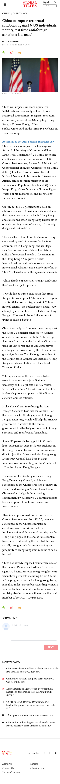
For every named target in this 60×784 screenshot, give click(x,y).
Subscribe (50, 6)
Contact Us (8, 768)
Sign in (46, 2)
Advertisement (37, 768)
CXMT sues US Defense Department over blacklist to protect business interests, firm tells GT (30, 705)
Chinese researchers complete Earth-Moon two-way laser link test (30, 680)
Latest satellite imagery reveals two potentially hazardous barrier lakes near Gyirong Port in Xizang (29, 691)
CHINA (6, 13)
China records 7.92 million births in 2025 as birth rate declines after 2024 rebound (32, 670)
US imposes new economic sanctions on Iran (29, 715)
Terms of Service (11, 772)
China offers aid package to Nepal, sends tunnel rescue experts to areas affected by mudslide (30, 724)
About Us (7, 763)
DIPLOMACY (20, 13)
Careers (34, 763)
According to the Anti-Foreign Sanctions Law (28, 141)
